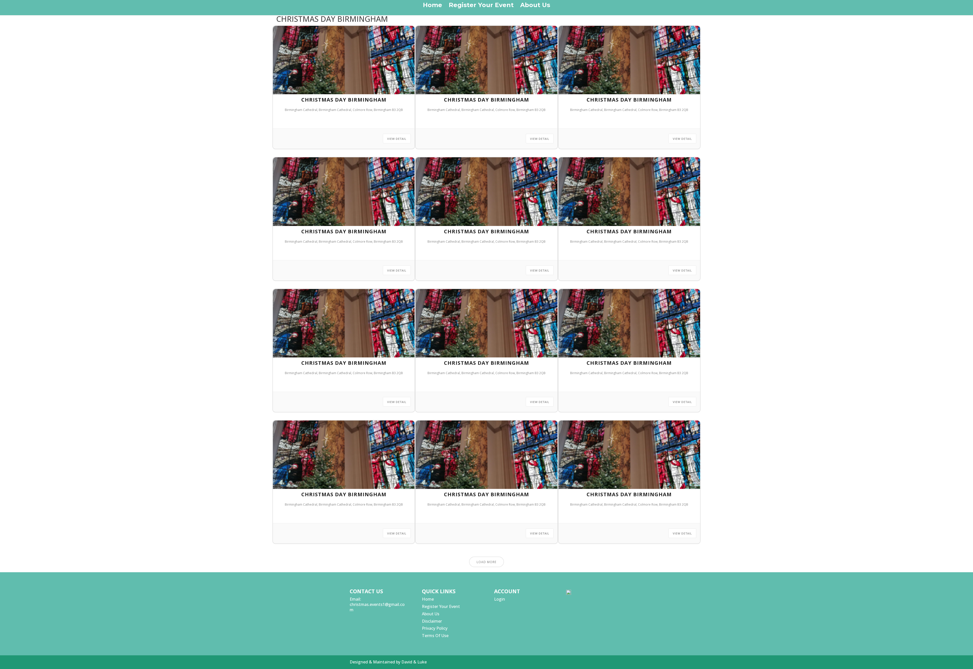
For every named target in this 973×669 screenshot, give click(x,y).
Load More (486, 562)
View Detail (396, 139)
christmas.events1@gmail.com (377, 607)
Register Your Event (481, 6)
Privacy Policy (434, 628)
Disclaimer (432, 621)
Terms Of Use (435, 635)
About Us (535, 6)
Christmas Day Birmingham (343, 99)
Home (432, 6)
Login (499, 599)
